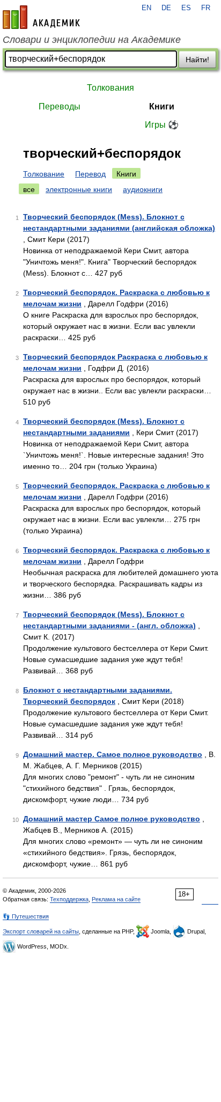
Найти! (197, 59)
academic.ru (41, 17)
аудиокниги (143, 189)
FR (205, 8)
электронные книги (79, 189)
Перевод (90, 174)
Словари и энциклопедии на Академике (92, 39)
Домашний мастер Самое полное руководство (111, 818)
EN (146, 8)
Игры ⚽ (162, 124)
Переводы (59, 106)
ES (186, 8)
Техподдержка (69, 899)
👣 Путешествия (26, 916)
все (29, 189)
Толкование (43, 174)
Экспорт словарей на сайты (41, 931)
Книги (161, 106)
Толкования (110, 87)
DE (166, 8)
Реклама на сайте (116, 899)
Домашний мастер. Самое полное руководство (112, 754)
